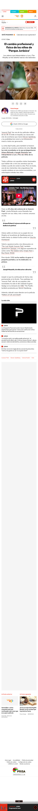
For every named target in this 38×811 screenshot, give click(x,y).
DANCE (22, 11)
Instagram (7, 723)
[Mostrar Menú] (2, 16)
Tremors (13, 248)
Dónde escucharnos (25, 764)
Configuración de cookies (24, 762)
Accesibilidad (16, 760)
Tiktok (11, 723)
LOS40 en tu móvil (13, 764)
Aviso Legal (8, 760)
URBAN (31, 11)
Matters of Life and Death (11, 295)
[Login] (35, 16)
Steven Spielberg (29, 137)
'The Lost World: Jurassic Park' (12, 246)
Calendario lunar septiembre (26, 35)
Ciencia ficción (26, 358)
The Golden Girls (17, 251)
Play (35, 807)
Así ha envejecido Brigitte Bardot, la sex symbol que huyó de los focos (28, 709)
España (4, 22)
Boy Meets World (7, 253)
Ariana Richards (7, 152)
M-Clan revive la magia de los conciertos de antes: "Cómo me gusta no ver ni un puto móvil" (17, 349)
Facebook (13, 103)
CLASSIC (13, 11)
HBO (22, 286)
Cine (8, 39)
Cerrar (35, 27)
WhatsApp (21, 103)
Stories (30, 723)
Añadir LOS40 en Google (20, 124)
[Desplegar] (19, 801)
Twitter (17, 103)
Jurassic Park (6, 132)
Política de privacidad (27, 760)
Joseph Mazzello (21, 152)
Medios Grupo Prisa (19, 774)
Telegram (25, 103)
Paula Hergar (14, 108)
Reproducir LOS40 (34, 180)
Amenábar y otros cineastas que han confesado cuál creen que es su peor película (9, 710)
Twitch (26, 723)
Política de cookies (11, 762)
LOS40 (4, 11)
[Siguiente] (35, 35)
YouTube (15, 723)
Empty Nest (28, 251)
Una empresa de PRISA (19, 770)
